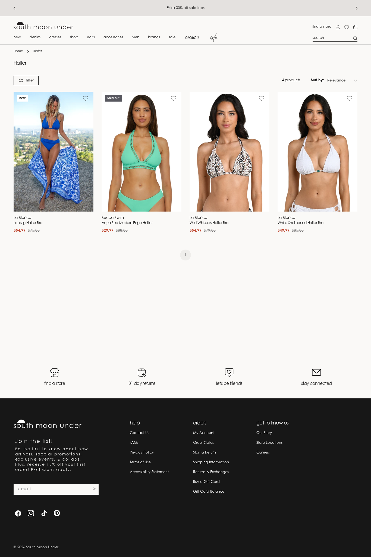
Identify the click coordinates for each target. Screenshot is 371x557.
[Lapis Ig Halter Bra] (53, 152)
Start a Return (204, 452)
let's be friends (229, 384)
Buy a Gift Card (206, 482)
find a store (321, 27)
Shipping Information (211, 462)
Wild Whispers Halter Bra (209, 223)
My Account (203, 433)
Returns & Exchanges (211, 472)
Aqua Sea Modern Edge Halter (127, 223)
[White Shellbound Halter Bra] (317, 152)
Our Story (264, 433)
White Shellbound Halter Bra (300, 223)
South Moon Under (42, 547)
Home (18, 51)
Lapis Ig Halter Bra (28, 223)
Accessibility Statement (149, 472)
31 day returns (141, 384)
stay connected (316, 384)
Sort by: (317, 80)
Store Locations (269, 443)
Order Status (203, 443)
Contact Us (139, 433)
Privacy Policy (142, 452)
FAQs (134, 443)
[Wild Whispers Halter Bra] (229, 152)
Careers (263, 452)
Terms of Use (140, 462)
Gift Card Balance (208, 491)
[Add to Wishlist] (85, 98)
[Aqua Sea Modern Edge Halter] (141, 152)
